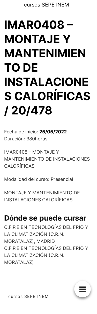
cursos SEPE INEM (46, 4)
